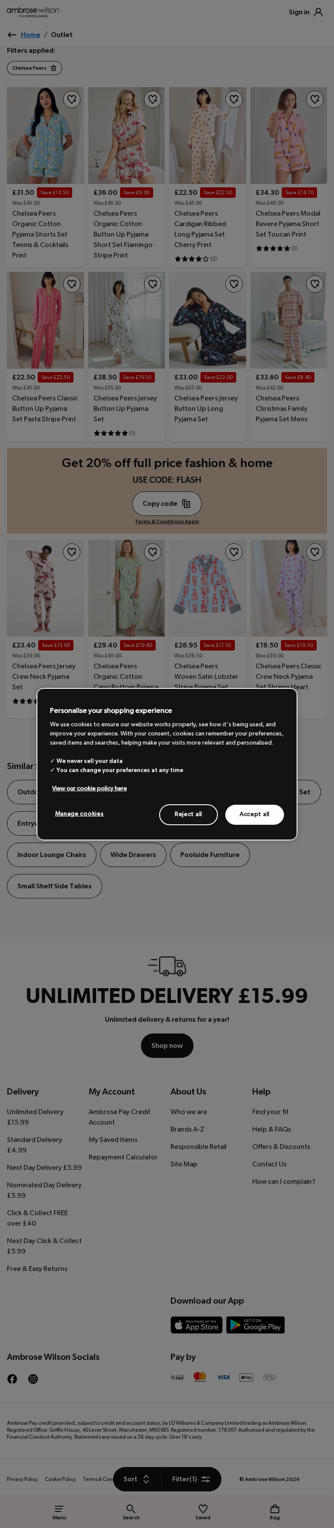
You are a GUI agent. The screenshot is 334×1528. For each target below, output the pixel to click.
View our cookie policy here (89, 789)
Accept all (255, 814)
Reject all (188, 814)
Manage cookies (79, 814)
